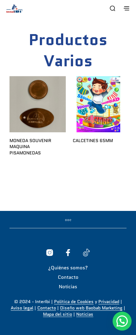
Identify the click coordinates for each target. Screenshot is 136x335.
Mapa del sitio (57, 314)
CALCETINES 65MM (93, 140)
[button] (122, 321)
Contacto (68, 277)
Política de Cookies (74, 301)
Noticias (68, 286)
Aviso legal (22, 308)
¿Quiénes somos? (68, 267)
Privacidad (108, 301)
